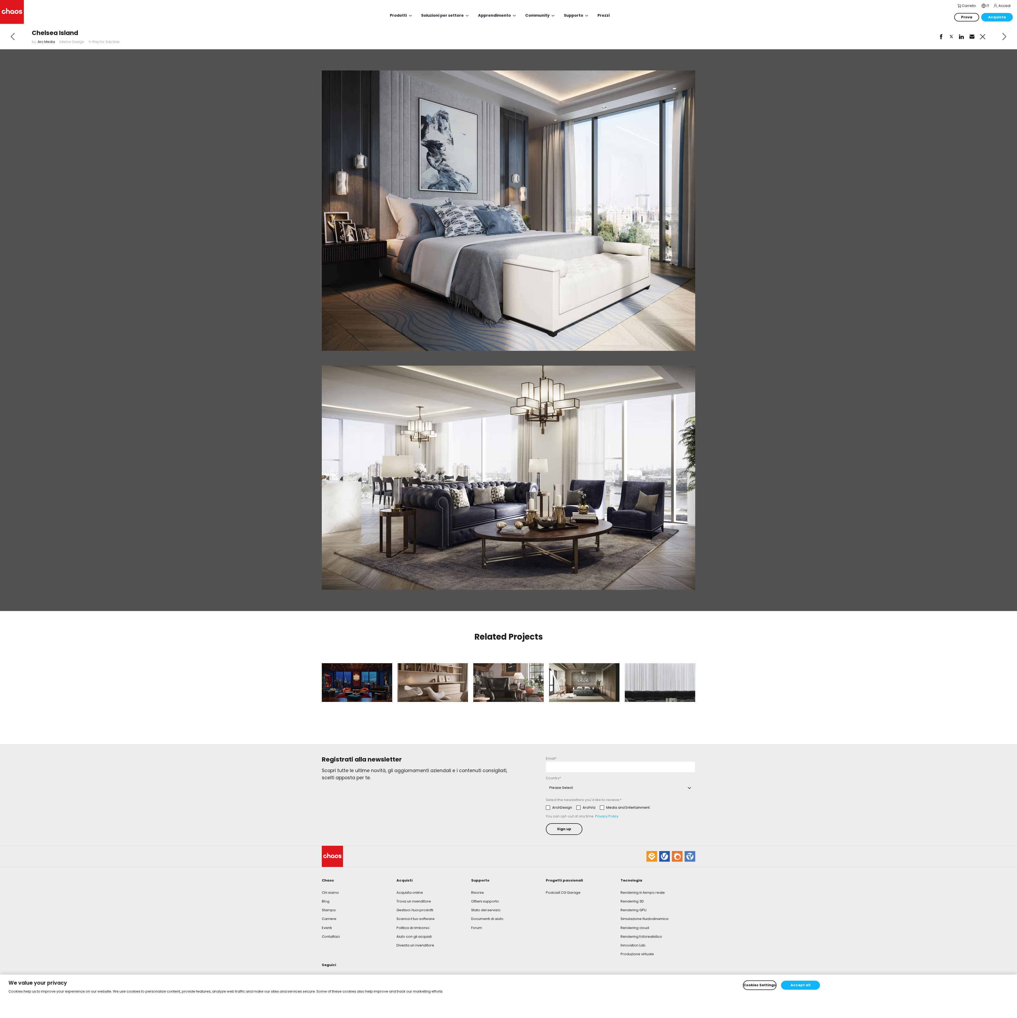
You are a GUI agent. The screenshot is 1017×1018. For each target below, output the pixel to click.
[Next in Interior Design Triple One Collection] (1004, 36)
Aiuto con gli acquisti (414, 936)
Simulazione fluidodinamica (644, 918)
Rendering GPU (633, 910)
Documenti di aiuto (487, 918)
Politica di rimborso (413, 927)
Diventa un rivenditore (415, 945)
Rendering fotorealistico (641, 936)
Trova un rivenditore (413, 901)
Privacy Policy (606, 816)
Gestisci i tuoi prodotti (414, 910)
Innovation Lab (633, 945)
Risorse (477, 892)
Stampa (329, 910)
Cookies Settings (759, 985)
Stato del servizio (486, 910)
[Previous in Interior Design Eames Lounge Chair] (12, 36)
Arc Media (46, 41)
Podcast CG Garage (563, 892)
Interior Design (71, 41)
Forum (476, 927)
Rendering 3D (632, 901)
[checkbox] (598, 807)
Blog (325, 901)
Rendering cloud (635, 927)
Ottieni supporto (485, 901)
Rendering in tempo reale (643, 892)
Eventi (327, 927)
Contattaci (331, 936)
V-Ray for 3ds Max (103, 41)
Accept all (800, 985)
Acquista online (409, 892)
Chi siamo (330, 892)
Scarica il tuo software (415, 918)
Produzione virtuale (637, 954)
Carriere (329, 918)
